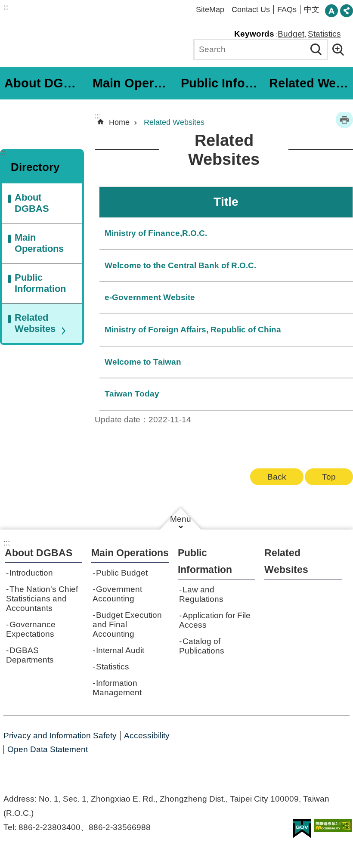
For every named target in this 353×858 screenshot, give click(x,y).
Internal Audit (120, 650)
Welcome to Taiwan (143, 361)
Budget (291, 33)
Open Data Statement (47, 749)
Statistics (324, 33)
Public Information (40, 283)
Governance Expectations (31, 629)
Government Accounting (117, 594)
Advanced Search (341, 49)
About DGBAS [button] (45, 83)
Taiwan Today (132, 393)
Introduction (31, 572)
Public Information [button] (222, 83)
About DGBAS (32, 203)
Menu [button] (180, 518)
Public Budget (122, 572)
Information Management (117, 687)
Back (276, 476)
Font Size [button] (331, 10)
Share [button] (346, 10)
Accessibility (147, 735)
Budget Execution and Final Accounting (127, 624)
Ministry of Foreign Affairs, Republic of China (193, 329)
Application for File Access (215, 620)
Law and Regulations (201, 594)
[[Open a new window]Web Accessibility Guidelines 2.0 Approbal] (333, 825)
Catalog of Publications (201, 646)
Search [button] (316, 49)
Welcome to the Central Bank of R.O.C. (180, 265)
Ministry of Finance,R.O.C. (156, 233)
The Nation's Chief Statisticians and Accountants (42, 599)
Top (329, 476)
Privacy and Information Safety (60, 735)
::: (6, 7)
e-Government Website (150, 297)
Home (119, 122)
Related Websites (310, 83)
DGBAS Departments (30, 655)
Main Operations (39, 243)
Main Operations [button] (133, 83)
